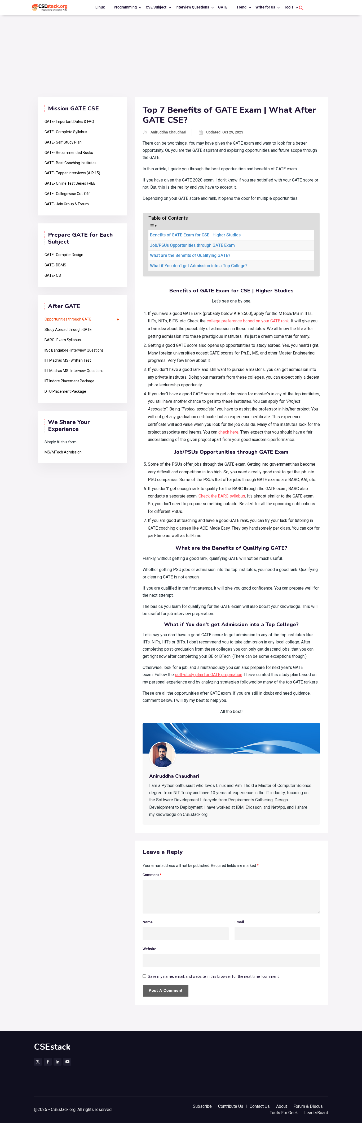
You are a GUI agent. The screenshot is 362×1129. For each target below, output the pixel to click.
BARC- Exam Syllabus (63, 340)
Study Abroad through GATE (68, 329)
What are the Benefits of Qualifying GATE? (190, 255)
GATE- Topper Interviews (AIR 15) (72, 173)
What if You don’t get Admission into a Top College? (199, 265)
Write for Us (265, 7)
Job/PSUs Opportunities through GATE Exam (192, 245)
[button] (301, 8)
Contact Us (260, 1106)
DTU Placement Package (65, 391)
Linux (100, 7)
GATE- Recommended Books (69, 152)
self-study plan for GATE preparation (208, 674)
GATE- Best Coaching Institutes (70, 163)
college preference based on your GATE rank (248, 320)
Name (148, 922)
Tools (288, 7)
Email (239, 922)
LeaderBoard (316, 1112)
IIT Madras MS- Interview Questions (74, 371)
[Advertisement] (181, 57)
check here (228, 432)
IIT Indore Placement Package (69, 381)
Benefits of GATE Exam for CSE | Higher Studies (195, 234)
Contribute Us (230, 1106)
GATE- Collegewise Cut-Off (67, 194)
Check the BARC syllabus (221, 496)
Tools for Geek (284, 1112)
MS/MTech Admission (63, 452)
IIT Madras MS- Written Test (68, 360)
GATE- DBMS (55, 265)
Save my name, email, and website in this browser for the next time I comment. (214, 976)
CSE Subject (156, 7)
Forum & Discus (308, 1106)
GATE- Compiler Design (64, 255)
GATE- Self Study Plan (63, 142)
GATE (222, 7)
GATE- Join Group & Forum (67, 204)
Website (149, 949)
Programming (125, 7)
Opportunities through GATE (68, 319)
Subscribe (202, 1106)
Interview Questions (192, 7)
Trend (241, 7)
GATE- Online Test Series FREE (70, 183)
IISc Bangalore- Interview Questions (74, 350)
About (281, 1106)
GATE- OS (53, 275)
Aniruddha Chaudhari (168, 132)
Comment (152, 875)
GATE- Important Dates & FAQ (69, 121)
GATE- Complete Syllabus (66, 132)
